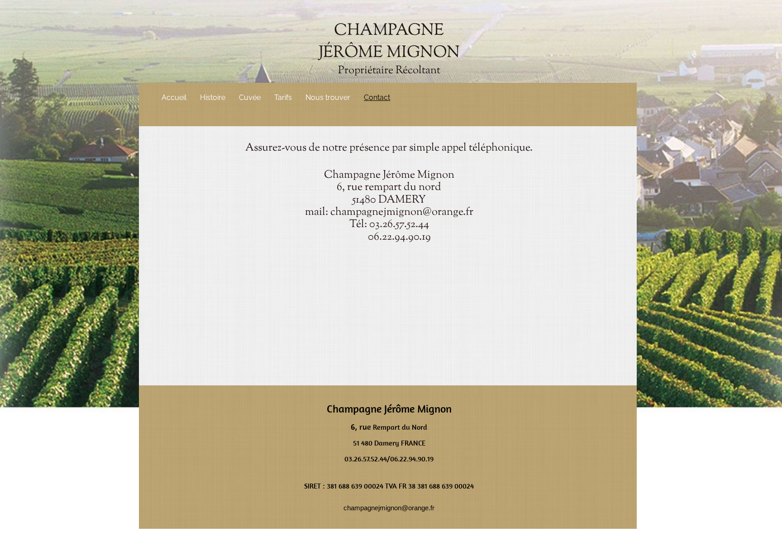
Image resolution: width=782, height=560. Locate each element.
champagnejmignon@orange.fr (401, 212)
